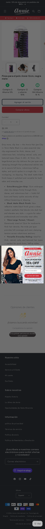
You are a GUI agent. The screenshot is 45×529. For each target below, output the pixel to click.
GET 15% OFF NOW (33, 275)
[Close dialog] (42, 247)
